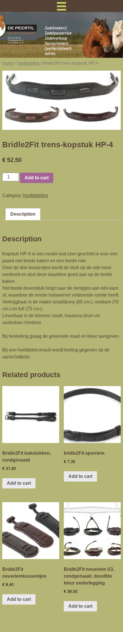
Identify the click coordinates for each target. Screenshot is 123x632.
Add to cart (37, 177)
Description (22, 214)
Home (8, 63)
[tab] (22, 214)
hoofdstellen (28, 63)
